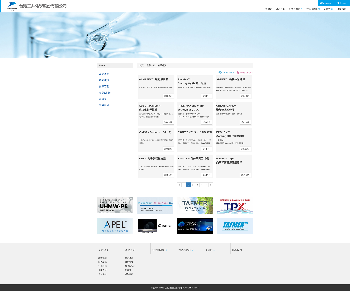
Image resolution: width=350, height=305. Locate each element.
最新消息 (102, 274)
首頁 (141, 65)
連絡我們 (341, 9)
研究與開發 (295, 9)
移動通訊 (104, 80)
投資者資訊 (312, 9)
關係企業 (102, 262)
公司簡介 (267, 9)
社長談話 (102, 266)
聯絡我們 (237, 250)
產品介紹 (280, 9)
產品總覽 (104, 74)
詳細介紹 (168, 96)
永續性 (327, 9)
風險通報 (102, 270)
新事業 (103, 99)
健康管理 (104, 86)
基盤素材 (104, 105)
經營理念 (102, 257)
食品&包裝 (105, 92)
